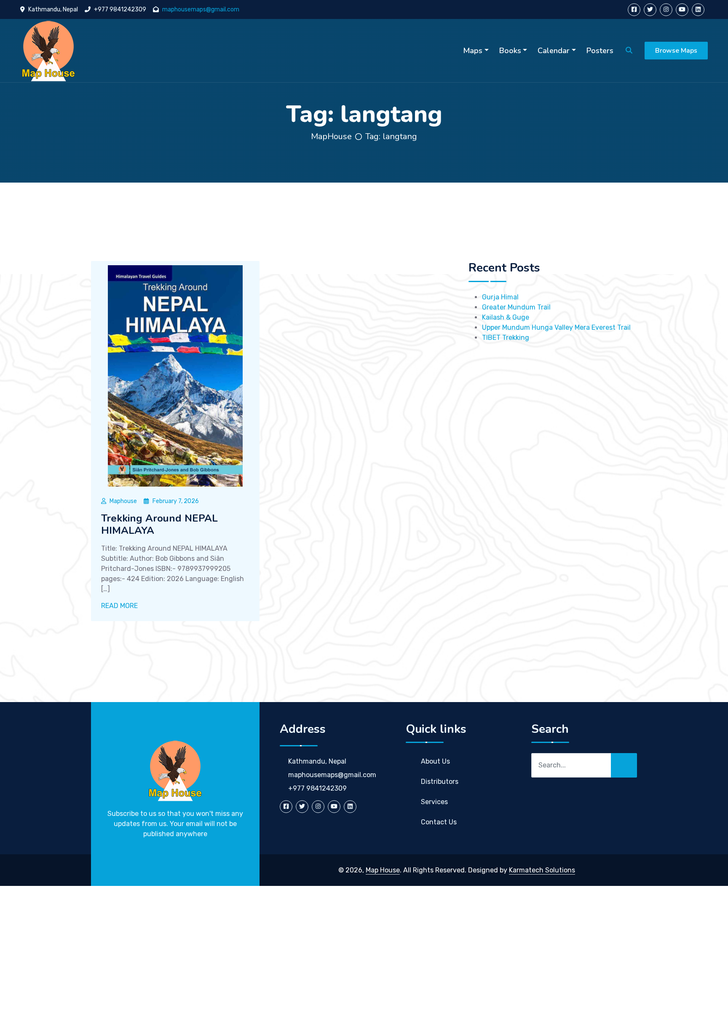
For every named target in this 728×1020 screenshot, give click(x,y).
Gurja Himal (500, 297)
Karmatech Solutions (542, 870)
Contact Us (439, 822)
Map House (383, 870)
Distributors (439, 782)
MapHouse (331, 136)
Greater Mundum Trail (516, 307)
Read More (120, 606)
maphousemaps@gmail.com (200, 9)
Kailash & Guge (505, 317)
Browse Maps (676, 50)
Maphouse (123, 501)
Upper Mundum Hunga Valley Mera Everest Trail (556, 327)
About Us (435, 761)
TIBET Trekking (505, 338)
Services (434, 802)
